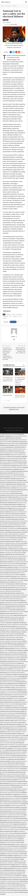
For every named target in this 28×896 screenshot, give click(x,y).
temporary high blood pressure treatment (18, 820)
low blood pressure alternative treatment (18, 877)
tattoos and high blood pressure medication (10, 709)
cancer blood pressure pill (12, 678)
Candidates (8, 314)
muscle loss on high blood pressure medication (13, 829)
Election (13, 314)
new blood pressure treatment (18, 811)
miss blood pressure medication (13, 842)
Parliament (15, 316)
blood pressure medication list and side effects (16, 521)
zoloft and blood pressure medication (9, 676)
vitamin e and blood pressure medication (16, 630)
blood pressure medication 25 (17, 565)
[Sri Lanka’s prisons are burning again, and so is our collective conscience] (20, 371)
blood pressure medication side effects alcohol (15, 486)
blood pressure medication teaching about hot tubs (12, 524)
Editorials (5, 19)
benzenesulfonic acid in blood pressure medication (12, 534)
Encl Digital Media (18, 430)
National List (6, 316)
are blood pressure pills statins (12, 602)
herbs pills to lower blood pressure (8, 633)
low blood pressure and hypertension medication (12, 585)
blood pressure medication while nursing (16, 449)
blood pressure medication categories (18, 783)
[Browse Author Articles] (14, 331)
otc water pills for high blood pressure (14, 552)
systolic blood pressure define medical (13, 848)
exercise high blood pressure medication (16, 646)
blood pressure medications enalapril (9, 892)
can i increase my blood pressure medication (15, 774)
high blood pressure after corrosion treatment (16, 556)
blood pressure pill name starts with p (15, 611)
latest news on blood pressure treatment (15, 624)
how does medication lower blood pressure (10, 591)
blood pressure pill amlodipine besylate (14, 458)
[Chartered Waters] (8, 389)
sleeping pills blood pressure (13, 495)
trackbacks (19, 407)
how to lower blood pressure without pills (16, 886)
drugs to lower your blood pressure (15, 515)
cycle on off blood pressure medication (13, 652)
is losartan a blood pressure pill (13, 692)
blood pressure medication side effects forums (11, 814)
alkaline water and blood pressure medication (11, 872)
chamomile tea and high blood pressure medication (12, 765)
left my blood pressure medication (18, 800)
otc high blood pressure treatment (8, 434)
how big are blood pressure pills (18, 805)
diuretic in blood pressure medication (9, 809)
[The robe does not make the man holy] (20, 389)
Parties (20, 316)
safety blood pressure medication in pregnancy (11, 539)
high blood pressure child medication (11, 443)
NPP (10, 316)
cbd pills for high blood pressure (18, 835)
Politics (5, 318)
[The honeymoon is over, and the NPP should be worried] (8, 371)
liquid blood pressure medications (13, 798)
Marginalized (19, 314)
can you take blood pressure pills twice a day (11, 803)
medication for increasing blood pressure (10, 881)
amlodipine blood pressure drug (16, 752)
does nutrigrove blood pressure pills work (10, 768)
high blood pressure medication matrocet (15, 500)
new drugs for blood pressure (13, 853)
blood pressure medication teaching (9, 560)
